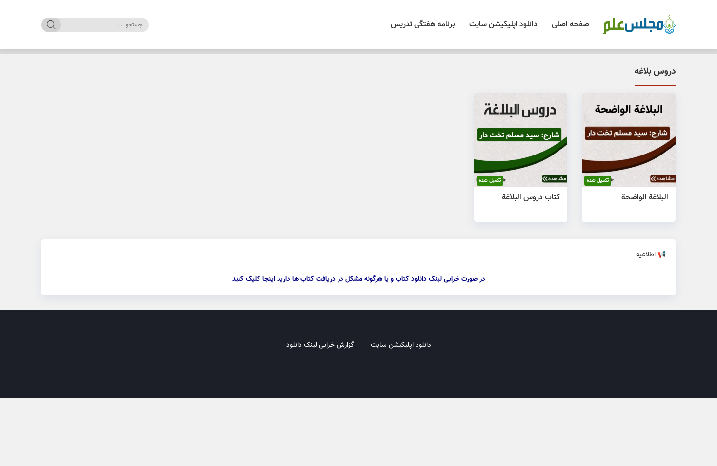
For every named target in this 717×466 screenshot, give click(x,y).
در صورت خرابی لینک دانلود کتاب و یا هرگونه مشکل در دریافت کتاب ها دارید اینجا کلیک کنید (358, 279)
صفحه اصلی (570, 25)
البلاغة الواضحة (644, 198)
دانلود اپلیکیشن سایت (503, 25)
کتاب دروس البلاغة (531, 198)
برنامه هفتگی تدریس (423, 25)
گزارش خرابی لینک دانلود (320, 345)
